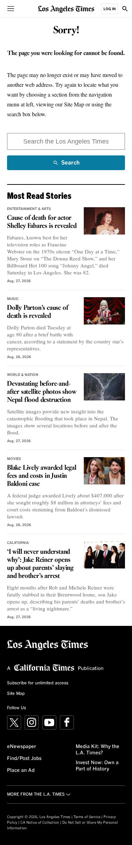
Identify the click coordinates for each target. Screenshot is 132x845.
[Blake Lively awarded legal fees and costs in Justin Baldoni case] (104, 470)
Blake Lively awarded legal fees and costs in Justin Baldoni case (41, 476)
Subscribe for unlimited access (37, 683)
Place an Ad (20, 770)
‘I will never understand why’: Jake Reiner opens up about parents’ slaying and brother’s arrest (40, 564)
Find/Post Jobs (24, 758)
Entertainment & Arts (29, 209)
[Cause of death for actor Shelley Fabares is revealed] (104, 221)
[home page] (66, 9)
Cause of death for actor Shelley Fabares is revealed (42, 222)
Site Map (16, 694)
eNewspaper (21, 746)
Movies (14, 459)
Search (70, 165)
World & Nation (22, 375)
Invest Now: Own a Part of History (97, 765)
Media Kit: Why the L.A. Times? (97, 749)
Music (13, 299)
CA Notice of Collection (39, 822)
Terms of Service (87, 817)
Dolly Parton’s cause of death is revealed (37, 312)
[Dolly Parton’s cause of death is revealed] (104, 310)
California (18, 543)
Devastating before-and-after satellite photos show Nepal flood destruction (41, 392)
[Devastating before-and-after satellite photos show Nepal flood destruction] (104, 386)
